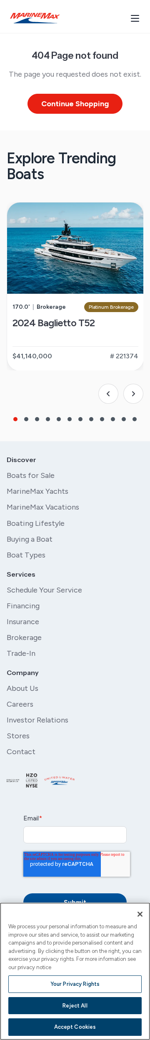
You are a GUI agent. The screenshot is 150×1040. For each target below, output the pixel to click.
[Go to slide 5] (59, 419)
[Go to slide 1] (15, 419)
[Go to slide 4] (48, 419)
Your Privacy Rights (75, 984)
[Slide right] (133, 394)
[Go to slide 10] (113, 419)
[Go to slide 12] (134, 419)
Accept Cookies (75, 1027)
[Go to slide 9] (102, 419)
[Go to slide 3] (37, 419)
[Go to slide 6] (70, 419)
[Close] (140, 914)
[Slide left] (108, 394)
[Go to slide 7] (80, 419)
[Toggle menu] (135, 18)
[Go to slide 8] (91, 419)
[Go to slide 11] (124, 419)
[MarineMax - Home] (35, 18)
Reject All (74, 1005)
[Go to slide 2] (26, 419)
